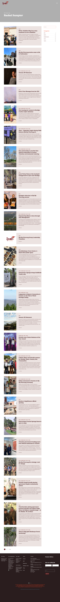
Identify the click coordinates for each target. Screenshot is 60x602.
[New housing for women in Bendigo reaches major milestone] (10, 115)
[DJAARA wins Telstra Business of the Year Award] (10, 342)
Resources (25, 563)
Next (10, 549)
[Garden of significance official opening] (10, 406)
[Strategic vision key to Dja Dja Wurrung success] (10, 200)
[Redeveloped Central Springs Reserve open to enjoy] (10, 426)
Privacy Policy (37, 589)
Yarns (24, 556)
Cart (24, 570)
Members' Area (25, 565)
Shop (24, 567)
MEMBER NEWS (23, 108)
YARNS (29, 108)
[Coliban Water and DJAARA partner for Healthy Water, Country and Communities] (10, 363)
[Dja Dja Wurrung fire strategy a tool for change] (10, 467)
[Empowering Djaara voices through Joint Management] (10, 221)
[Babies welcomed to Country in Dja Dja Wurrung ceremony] (10, 385)
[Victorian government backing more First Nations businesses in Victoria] (10, 446)
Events (24, 558)
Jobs (24, 561)
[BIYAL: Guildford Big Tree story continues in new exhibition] (10, 35)
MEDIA (20, 108)
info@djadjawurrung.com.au (36, 559)
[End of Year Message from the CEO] (10, 95)
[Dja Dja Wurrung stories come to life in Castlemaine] (10, 57)
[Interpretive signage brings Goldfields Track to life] (10, 277)
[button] (57, 3)
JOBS (44, 32)
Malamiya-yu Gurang (4, 558)
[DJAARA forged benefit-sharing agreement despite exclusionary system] (10, 489)
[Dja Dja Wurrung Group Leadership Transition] (10, 238)
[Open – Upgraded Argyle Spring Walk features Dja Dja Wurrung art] (10, 135)
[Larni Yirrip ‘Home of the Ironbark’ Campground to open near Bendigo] (10, 179)
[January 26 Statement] (10, 76)
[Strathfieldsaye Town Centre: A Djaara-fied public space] (10, 256)
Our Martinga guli (3, 559)
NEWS (19, 29)
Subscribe (47, 573)
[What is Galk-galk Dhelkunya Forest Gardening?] (10, 536)
